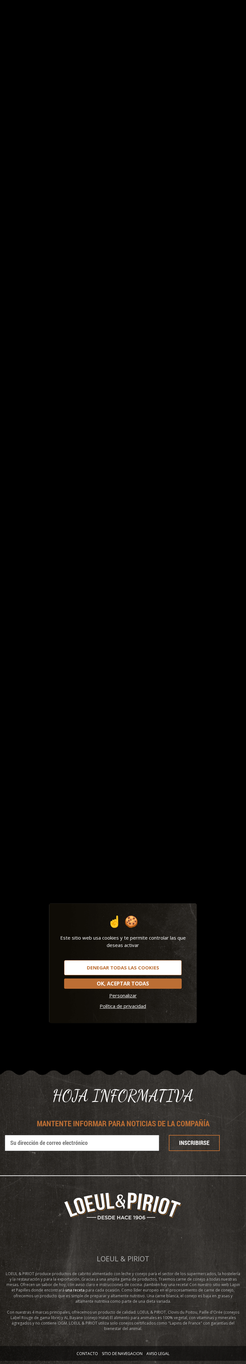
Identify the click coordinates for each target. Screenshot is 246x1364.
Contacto (87, 1353)
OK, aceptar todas (123, 983)
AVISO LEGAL (157, 1353)
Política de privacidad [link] (123, 1006)
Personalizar (123, 995)
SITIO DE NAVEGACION (122, 1353)
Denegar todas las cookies (123, 967)
